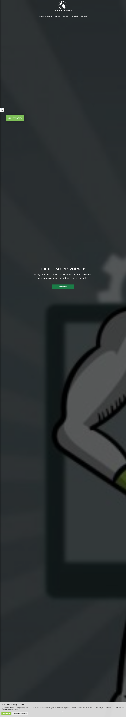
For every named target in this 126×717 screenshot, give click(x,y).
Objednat (63, 286)
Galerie (75, 16)
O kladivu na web (45, 16)
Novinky (66, 16)
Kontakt (84, 16)
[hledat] (4, 2)
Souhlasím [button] (6, 713)
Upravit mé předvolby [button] (20, 713)
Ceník (57, 16)
